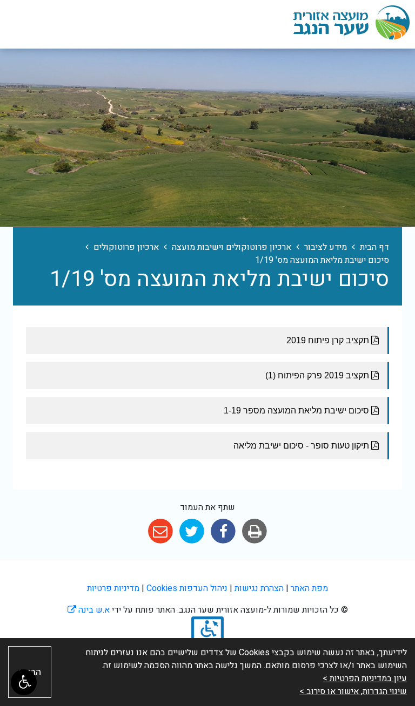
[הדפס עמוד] (254, 531)
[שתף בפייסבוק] (223, 531)
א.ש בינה (89, 609)
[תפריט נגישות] (24, 682)
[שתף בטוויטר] (191, 531)
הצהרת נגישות (259, 588)
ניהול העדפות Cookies (186, 588)
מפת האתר (309, 588)
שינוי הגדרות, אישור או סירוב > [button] (353, 691)
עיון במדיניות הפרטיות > (365, 678)
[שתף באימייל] (160, 531)
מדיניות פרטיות (113, 588)
